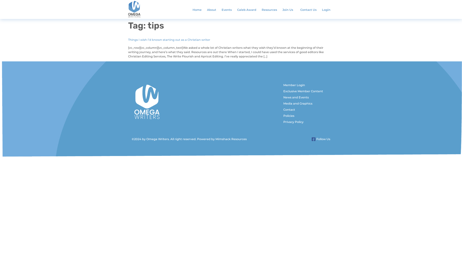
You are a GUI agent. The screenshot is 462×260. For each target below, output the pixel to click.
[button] (289, 10)
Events (227, 10)
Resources (269, 10)
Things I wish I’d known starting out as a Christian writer (169, 40)
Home (197, 10)
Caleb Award (246, 10)
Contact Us (308, 10)
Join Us (287, 10)
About (211, 10)
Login (326, 10)
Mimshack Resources (231, 139)
